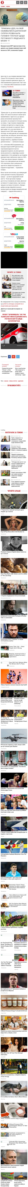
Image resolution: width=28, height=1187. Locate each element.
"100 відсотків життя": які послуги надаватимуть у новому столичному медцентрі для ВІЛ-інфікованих (18, 465)
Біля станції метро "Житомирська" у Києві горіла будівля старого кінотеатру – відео (20, 372)
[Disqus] (14, 409)
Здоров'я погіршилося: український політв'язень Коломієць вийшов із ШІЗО (18, 456)
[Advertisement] (14, 221)
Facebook (10, 87)
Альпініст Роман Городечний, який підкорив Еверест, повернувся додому (19, 448)
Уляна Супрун (13, 381)
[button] (3, 336)
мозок (6, 381)
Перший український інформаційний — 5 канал (2, 2)
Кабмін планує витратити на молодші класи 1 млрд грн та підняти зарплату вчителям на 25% (18, 286)
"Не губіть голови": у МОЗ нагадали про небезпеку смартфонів (19, 95)
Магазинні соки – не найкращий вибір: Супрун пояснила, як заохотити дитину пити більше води (19, 104)
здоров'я (20, 381)
